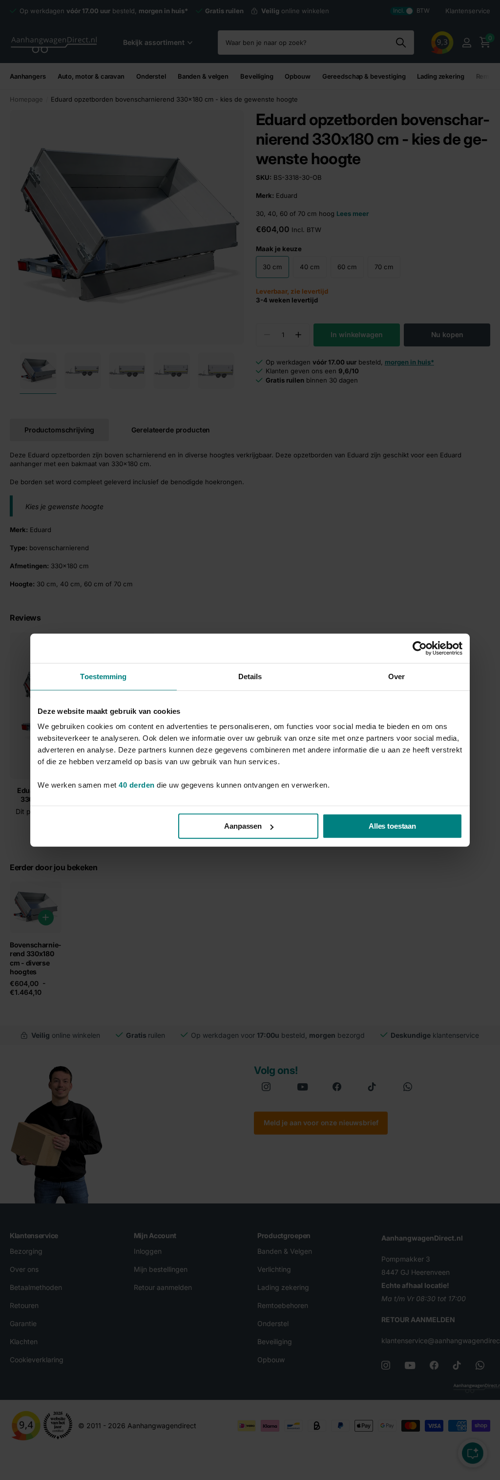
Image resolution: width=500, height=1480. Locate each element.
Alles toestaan (392, 826)
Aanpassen (243, 826)
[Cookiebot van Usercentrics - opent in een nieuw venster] (419, 648)
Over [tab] (396, 676)
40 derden (137, 785)
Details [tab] (250, 676)
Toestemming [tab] (103, 676)
